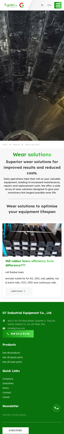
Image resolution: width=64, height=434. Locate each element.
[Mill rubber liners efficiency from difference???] (32, 240)
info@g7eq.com (16, 328)
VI (49, 16)
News (5, 387)
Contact (6, 392)
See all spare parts (12, 357)
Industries (7, 383)
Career (6, 397)
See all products (11, 352)
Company (7, 378)
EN (50, 10)
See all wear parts (12, 361)
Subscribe (15, 430)
